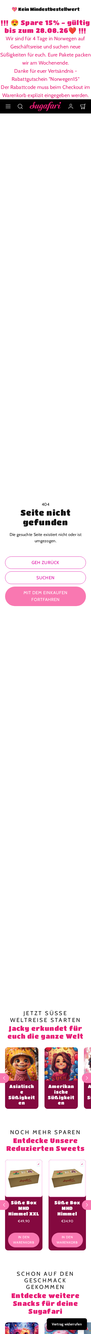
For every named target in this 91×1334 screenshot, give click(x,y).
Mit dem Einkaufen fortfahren (45, 596)
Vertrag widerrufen (67, 1324)
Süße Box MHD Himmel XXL (23, 1208)
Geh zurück (45, 562)
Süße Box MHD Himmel (67, 1208)
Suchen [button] (45, 577)
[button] (8, 106)
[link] (71, 106)
